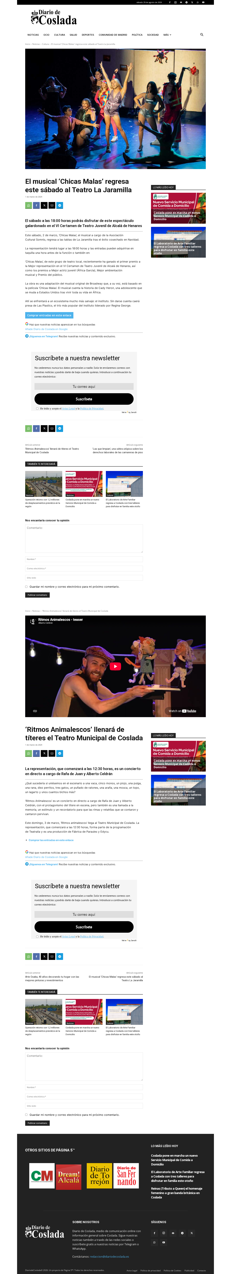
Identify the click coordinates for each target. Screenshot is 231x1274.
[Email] (52, 205)
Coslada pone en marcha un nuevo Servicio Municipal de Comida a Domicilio (82, 503)
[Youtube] (203, 2)
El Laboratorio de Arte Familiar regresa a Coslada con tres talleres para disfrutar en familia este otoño (123, 503)
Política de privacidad (150, 1270)
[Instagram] (175, 2)
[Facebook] (169, 2)
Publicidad (189, 1270)
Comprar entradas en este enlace (49, 315)
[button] (202, 35)
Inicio (27, 44)
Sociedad (153, 34)
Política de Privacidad (91, 408)
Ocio (46, 34)
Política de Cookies (172, 1270)
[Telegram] (186, 2)
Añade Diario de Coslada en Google (46, 329)
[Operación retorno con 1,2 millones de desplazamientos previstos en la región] (43, 484)
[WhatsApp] (197, 2)
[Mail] (180, 2)
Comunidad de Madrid (113, 34)
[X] (192, 2)
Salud (73, 34)
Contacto (201, 1270)
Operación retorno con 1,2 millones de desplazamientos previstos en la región (42, 503)
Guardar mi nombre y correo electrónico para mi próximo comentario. (74, 586)
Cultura (59, 34)
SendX (133, 412)
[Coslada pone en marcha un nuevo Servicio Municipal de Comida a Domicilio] (84, 484)
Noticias (33, 34)
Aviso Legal (68, 408)
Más (166, 34)
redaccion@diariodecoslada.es (109, 1256)
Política (137, 34)
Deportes (88, 34)
